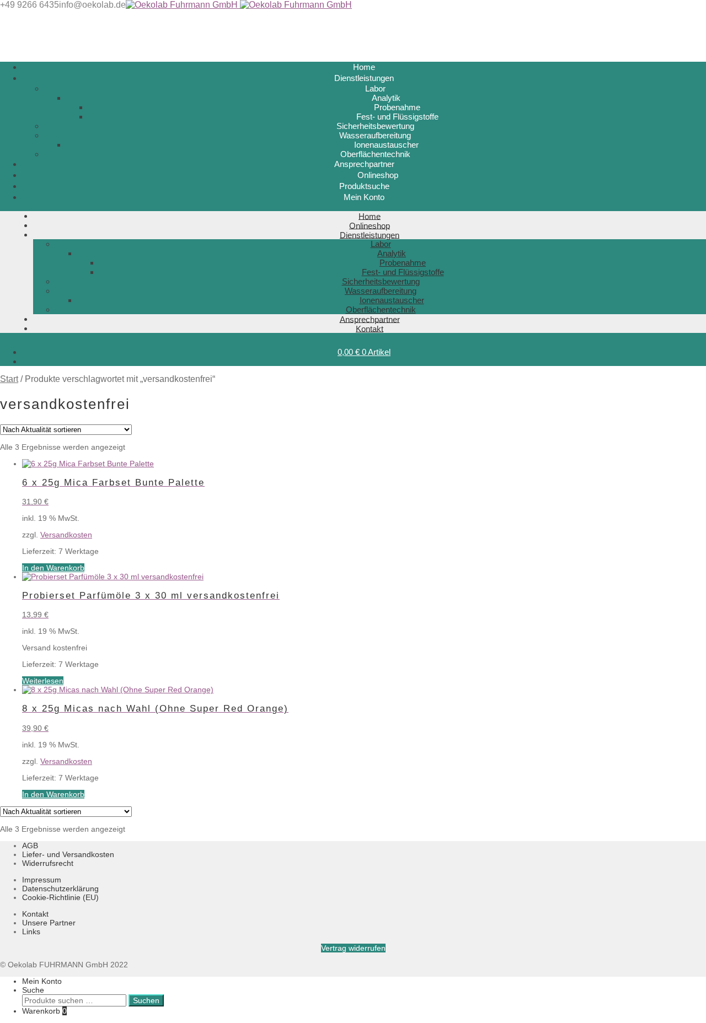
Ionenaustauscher (386, 144)
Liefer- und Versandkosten (68, 854)
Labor (375, 88)
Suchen (146, 1000)
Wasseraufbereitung (375, 135)
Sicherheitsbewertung (375, 126)
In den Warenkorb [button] (53, 567)
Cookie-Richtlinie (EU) (60, 897)
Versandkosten (66, 534)
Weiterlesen (42, 680)
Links (31, 931)
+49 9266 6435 (29, 4)
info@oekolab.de (92, 4)
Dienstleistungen (369, 234)
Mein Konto (42, 981)
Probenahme (397, 107)
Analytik (386, 98)
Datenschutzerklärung (60, 888)
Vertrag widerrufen (353, 948)
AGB (30, 845)
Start (9, 379)
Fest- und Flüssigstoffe (397, 116)
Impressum (41, 879)
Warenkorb (44, 1010)
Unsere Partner (49, 922)
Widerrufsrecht (47, 863)
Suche (33, 990)
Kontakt (369, 328)
